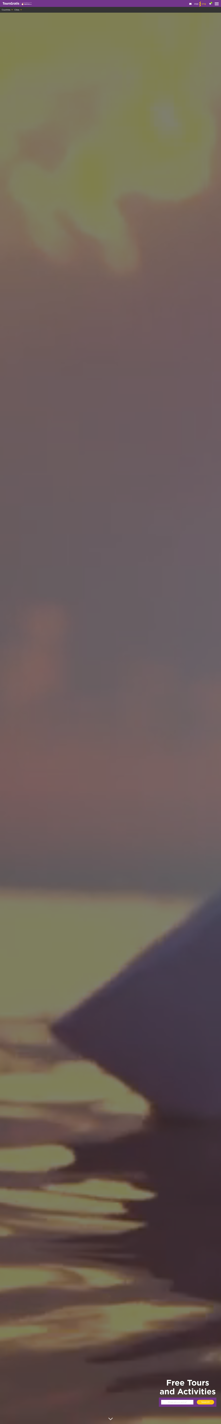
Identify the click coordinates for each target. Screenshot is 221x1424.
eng (204, 4)
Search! (205, 1402)
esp (196, 4)
